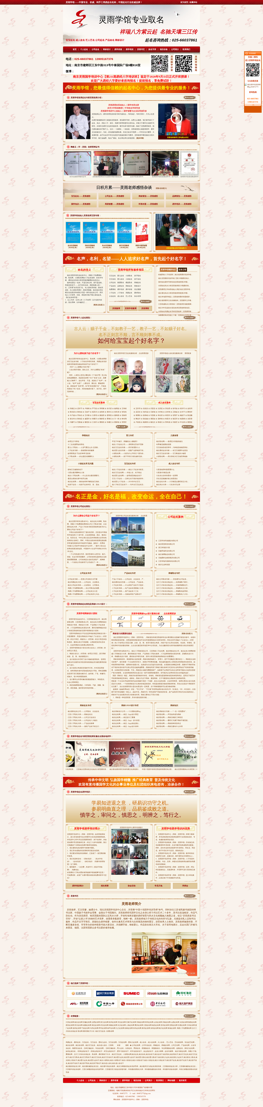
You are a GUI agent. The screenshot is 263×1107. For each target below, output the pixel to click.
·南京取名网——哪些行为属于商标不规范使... (172, 720)
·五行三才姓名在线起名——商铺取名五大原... (172, 588)
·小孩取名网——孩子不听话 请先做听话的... (127, 456)
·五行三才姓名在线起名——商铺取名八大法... (172, 594)
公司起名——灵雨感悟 (114, 196)
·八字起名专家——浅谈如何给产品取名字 (127, 594)
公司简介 (175, 49)
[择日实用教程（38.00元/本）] (124, 244)
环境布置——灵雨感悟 (148, 204)
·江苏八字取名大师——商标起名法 (79, 714)
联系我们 (186, 49)
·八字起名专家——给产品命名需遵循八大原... (128, 588)
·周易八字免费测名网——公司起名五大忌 (82, 591)
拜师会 (185, 886)
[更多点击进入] (161, 188)
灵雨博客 (145, 308)
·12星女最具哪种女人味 (75, 473)
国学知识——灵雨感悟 (80, 204)
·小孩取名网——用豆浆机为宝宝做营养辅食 (172, 456)
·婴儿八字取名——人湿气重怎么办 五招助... (83, 447)
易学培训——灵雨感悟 (181, 204)
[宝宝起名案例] (98, 429)
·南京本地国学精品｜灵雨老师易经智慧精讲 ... (174, 297)
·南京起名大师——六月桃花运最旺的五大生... (172, 482)
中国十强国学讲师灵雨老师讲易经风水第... (120, 769)
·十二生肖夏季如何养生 (75, 444)
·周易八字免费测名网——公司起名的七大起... (83, 594)
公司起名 (95, 49)
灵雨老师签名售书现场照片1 (176, 248)
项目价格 (164, 49)
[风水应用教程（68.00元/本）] (107, 244)
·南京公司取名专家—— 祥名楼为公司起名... (172, 579)
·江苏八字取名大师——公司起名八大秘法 (82, 720)
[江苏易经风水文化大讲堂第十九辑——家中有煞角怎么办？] (185, 766)
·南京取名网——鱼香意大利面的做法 (169, 441)
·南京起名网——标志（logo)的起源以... (126, 723)
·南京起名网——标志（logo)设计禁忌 (125, 714)
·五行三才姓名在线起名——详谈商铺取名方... (172, 585)
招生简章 (105, 886)
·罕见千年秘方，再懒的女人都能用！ (125, 441)
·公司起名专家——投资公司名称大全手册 (82, 579)
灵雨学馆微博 (130, 308)
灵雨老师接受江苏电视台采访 (177, 137)
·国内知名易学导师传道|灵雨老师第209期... (173, 282)
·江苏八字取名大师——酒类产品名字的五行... (83, 726)
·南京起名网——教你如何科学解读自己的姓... (83, 482)
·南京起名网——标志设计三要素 (123, 717)
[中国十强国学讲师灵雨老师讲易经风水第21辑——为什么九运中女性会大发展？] (120, 766)
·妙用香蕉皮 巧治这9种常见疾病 (78, 453)
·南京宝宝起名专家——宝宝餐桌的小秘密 (171, 453)
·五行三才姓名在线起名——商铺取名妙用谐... (172, 591)
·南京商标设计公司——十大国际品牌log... (127, 711)
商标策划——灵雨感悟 (148, 196)
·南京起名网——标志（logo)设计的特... (126, 726)
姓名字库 (152, 49)
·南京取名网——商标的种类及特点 (168, 723)
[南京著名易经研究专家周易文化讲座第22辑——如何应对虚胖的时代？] (87, 766)
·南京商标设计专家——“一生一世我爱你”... (171, 711)
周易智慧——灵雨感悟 (114, 204)
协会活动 (131, 886)
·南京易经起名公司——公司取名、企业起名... (83, 711)
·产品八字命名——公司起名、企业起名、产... (128, 579)
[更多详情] (140, 138)
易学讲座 (118, 49)
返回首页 (183, 1080)
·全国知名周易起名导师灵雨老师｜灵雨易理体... (175, 311)
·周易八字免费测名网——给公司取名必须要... (83, 588)
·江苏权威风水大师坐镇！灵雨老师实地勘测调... (175, 304)
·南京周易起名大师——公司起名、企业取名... (83, 582)
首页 (75, 49)
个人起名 (84, 49)
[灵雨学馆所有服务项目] (131, 303)
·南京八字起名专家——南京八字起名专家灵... (128, 470)
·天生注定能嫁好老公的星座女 (167, 479)
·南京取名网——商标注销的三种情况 (169, 717)
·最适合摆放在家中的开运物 (77, 479)
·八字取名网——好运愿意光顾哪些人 (80, 456)
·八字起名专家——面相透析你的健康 (80, 450)
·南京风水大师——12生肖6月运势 (168, 485)
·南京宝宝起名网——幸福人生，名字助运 (127, 473)
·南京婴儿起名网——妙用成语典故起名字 (127, 476)
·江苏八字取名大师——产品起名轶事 (80, 723)
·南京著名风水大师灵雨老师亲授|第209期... (173, 293)
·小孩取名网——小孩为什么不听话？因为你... (128, 453)
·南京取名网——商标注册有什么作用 (169, 726)
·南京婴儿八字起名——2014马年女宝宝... (126, 482)
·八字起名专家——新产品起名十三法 (125, 591)
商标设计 (107, 49)
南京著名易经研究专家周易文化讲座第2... (87, 769)
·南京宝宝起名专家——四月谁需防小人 (126, 447)
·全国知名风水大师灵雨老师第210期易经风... (174, 286)
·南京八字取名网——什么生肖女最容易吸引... (83, 476)
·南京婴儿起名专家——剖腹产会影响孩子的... (128, 450)
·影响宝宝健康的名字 (75, 470)
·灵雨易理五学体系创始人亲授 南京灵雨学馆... (174, 289)
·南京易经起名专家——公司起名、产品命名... (128, 582)
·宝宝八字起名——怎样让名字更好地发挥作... (128, 479)
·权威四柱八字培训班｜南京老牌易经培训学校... (175, 275)
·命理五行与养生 (73, 441)
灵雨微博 (116, 308)
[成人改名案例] (164, 429)
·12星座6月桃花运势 (163, 473)
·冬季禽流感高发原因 (163, 444)
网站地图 (171, 1080)
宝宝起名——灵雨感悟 (80, 196)
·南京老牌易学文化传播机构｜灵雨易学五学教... (175, 300)
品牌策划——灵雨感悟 (181, 196)
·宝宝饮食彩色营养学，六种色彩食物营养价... (172, 447)
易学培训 (129, 49)
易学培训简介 (78, 886)
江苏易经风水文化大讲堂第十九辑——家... (185, 769)
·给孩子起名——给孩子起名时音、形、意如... (83, 485)
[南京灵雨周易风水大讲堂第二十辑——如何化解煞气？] (152, 766)
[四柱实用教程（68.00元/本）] (90, 244)
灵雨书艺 (141, 49)
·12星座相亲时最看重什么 (165, 470)
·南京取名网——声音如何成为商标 (168, 714)
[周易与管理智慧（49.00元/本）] (141, 244)
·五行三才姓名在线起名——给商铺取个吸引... (172, 582)
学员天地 (158, 886)
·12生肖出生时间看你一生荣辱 (167, 476)
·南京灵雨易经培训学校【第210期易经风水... (174, 278)
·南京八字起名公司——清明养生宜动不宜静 (127, 444)
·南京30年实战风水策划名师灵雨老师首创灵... (174, 308)
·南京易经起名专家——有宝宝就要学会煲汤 (172, 450)
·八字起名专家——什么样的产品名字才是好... (128, 585)
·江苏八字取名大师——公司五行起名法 (81, 717)
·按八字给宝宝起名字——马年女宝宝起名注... (128, 485)
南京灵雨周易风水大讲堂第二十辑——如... (152, 769)
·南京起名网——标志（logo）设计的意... (126, 720)
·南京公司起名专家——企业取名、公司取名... (83, 585)
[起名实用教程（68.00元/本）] (73, 244)
